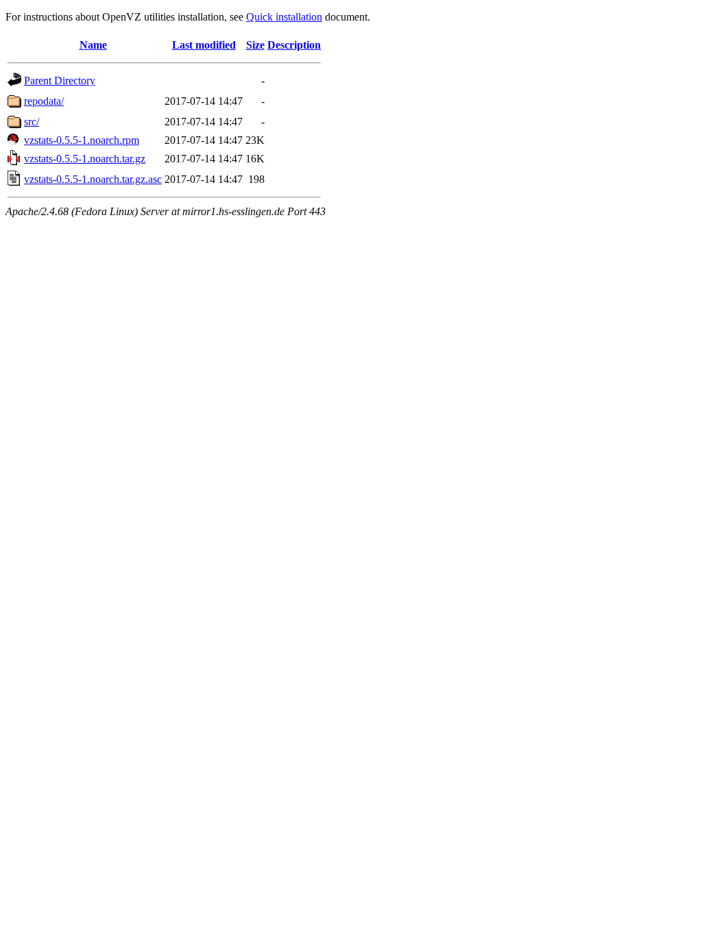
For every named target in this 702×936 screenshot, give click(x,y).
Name (93, 45)
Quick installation (284, 17)
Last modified (204, 45)
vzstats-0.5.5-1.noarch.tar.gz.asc (93, 179)
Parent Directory (59, 80)
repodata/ (44, 101)
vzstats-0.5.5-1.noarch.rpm (81, 140)
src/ (31, 121)
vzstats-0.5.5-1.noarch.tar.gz (84, 158)
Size (255, 45)
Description (294, 45)
